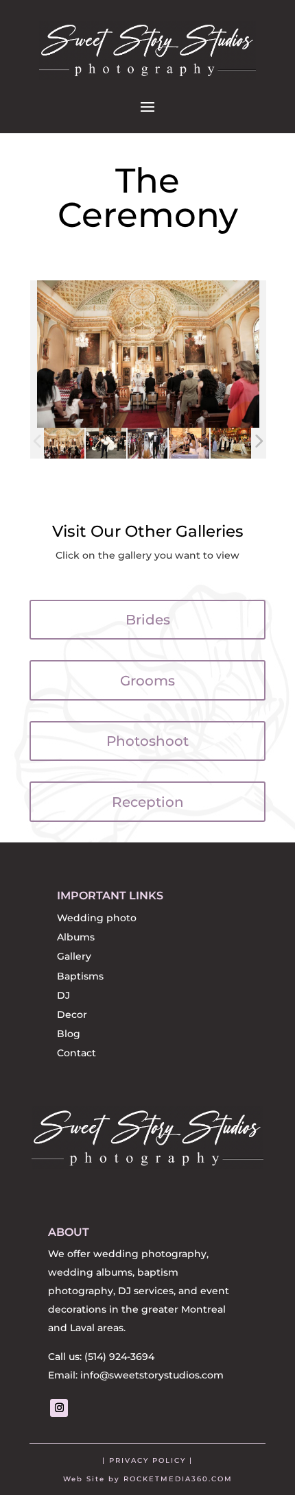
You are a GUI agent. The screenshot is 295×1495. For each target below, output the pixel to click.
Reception (148, 802)
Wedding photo (97, 918)
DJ (63, 995)
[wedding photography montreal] (64, 443)
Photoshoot (147, 741)
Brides (148, 619)
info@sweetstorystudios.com (152, 1375)
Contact (76, 1053)
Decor (72, 1014)
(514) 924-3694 (119, 1356)
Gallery (74, 956)
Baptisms (80, 976)
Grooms (147, 680)
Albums (76, 937)
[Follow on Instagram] (59, 1408)
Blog (68, 1034)
